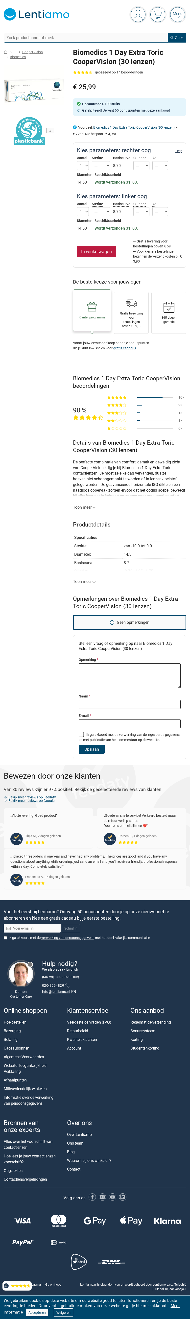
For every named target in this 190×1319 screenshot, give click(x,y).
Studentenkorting (144, 1048)
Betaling (11, 1039)
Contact (73, 1169)
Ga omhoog (53, 1284)
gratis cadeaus (124, 348)
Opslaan (91, 749)
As (154, 157)
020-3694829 (53, 985)
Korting (136, 1039)
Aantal (82, 158)
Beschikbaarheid (108, 174)
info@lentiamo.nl (56, 991)
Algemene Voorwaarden (24, 1056)
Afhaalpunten (15, 1080)
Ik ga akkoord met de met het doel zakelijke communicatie (79, 937)
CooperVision (32, 51)
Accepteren (37, 1312)
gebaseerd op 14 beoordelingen (119, 72)
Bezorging (12, 1030)
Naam (84, 696)
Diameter (84, 174)
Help (178, 151)
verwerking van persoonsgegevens (67, 937)
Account (74, 1048)
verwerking (127, 734)
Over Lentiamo (79, 1134)
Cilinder (139, 157)
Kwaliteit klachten (82, 1039)
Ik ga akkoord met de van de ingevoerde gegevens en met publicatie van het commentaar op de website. (129, 737)
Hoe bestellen (15, 1022)
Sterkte (97, 157)
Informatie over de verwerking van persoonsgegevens (28, 1100)
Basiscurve (121, 157)
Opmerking (88, 659)
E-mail (85, 715)
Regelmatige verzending (150, 1022)
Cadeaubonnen (16, 1048)
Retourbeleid (77, 1030)
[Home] (6, 52)
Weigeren (63, 1312)
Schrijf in (70, 928)
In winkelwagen (96, 251)
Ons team (75, 1143)
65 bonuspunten (127, 110)
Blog (71, 1152)
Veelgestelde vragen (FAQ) (89, 1022)
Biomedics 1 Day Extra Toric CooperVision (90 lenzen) (134, 127)
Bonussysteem (142, 1030)
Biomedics (18, 56)
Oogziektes (13, 1171)
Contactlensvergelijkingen (25, 1179)
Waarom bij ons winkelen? (89, 1160)
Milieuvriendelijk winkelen (25, 1088)
